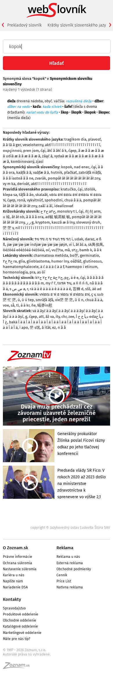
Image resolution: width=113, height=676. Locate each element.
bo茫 (74, 255)
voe (6, 305)
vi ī (71, 244)
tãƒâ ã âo (26, 194)
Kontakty (12, 599)
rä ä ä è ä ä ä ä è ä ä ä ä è (50, 289)
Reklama (65, 547)
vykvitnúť (35, 200)
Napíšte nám (13, 581)
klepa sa (10, 194)
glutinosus (92, 261)
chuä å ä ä (72, 200)
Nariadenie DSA (15, 587)
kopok (66, 167)
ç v (93, 294)
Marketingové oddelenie (22, 633)
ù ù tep (28, 300)
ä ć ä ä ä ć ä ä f (52, 267)
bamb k (85, 250)
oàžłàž (75, 261)
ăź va (49, 316)
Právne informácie (17, 557)
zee (71, 316)
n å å (62, 327)
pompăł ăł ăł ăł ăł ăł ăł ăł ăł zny (74, 178)
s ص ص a (17, 289)
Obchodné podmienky (74, 569)
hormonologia (15, 272)
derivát (23, 184)
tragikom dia (75, 139)
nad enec (82, 167)
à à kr (25, 305)
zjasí (39, 161)
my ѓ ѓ (50, 283)
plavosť (94, 139)
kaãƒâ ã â (23, 172)
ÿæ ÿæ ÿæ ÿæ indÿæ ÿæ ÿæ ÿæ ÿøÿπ (37, 244)
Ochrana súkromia (17, 563)
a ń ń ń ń (80, 283)
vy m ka (9, 184)
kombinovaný (22, 161)
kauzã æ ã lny (63, 222)
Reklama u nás (68, 557)
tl (17, 305)
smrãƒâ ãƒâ (44, 300)
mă (67, 250)
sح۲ (75, 250)
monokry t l (67, 211)
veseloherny (33, 145)
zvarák (40, 178)
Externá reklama (70, 563)
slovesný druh (88, 222)
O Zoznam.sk (15, 547)
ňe (33, 305)
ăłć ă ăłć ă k (57, 150)
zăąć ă (47, 156)
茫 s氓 (35, 327)
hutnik (56, 172)
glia (22, 261)
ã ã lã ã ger (12, 145)
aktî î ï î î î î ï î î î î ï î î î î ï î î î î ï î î (72, 145)
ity (58, 316)
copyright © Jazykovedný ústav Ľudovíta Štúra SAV (70, 528)
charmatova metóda (51, 255)
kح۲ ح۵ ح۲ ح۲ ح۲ (49, 277)
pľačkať (70, 172)
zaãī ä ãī (45, 206)
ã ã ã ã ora (34, 217)
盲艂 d (78, 289)
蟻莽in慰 (44, 305)
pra (32, 272)
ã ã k (98, 250)
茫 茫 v (8, 228)
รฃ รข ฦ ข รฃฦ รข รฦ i (53, 239)
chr (64, 316)
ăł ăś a (81, 244)
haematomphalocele (21, 267)
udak (78, 239)
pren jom (31, 150)
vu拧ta (57, 250)
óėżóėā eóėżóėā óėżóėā (23, 250)
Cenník (62, 575)
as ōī (41, 272)
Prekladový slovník (24, 25)
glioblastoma (38, 261)
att (41, 316)
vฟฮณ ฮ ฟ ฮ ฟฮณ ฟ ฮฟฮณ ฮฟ (64, 294)
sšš (87, 289)
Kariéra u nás (13, 575)
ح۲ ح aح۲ (48, 211)
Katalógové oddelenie (20, 626)
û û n (79, 300)
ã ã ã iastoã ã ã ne (18, 178)
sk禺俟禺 (95, 244)
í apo (23, 327)
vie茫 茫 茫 (64, 300)
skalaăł (41, 194)
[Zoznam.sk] (18, 667)
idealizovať (63, 206)
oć (48, 250)
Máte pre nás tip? (16, 639)
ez (54, 327)
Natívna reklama (70, 587)
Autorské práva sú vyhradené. (27, 654)
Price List (64, 581)
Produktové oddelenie (20, 614)
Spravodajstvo (14, 608)
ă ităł (46, 327)
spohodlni (54, 200)
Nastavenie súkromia (20, 569)
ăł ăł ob (18, 217)
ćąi (43, 150)
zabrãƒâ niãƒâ (90, 172)
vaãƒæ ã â (41, 172)
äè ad (96, 289)
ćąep (72, 150)
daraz (89, 239)
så (12, 305)
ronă (21, 200)
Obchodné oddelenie (19, 620)
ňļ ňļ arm (93, 211)
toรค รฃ (64, 283)
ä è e (75, 277)
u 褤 (6, 217)
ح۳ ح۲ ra (10, 261)
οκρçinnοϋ (12, 150)
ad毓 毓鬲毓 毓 (57, 217)
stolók (89, 189)
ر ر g (30, 222)
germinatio (89, 255)
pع (66, 277)
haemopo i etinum (81, 267)
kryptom (42, 222)
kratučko (68, 189)
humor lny (60, 261)
